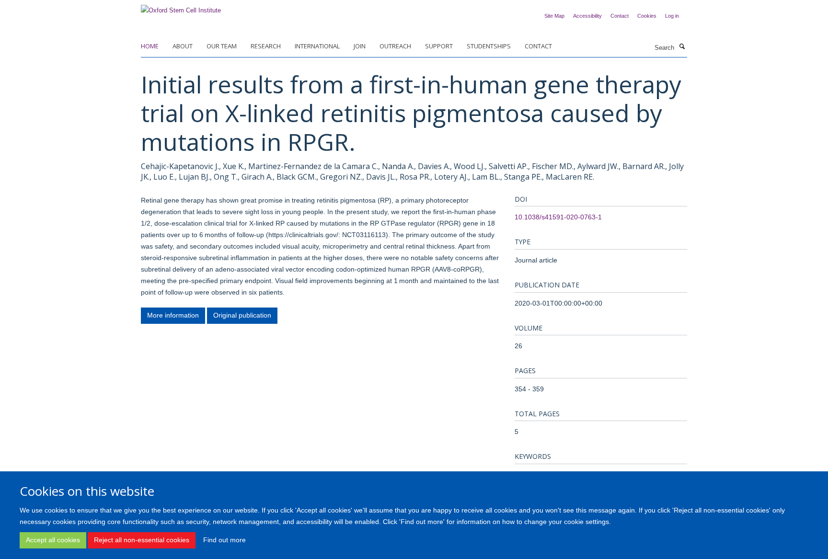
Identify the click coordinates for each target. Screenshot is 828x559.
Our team (222, 46)
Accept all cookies (53, 540)
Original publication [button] (242, 315)
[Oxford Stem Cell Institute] (181, 7)
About (182, 46)
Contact (619, 16)
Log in (672, 16)
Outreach (395, 46)
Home (150, 46)
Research (266, 46)
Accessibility (587, 16)
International (317, 46)
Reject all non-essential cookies (141, 540)
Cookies (646, 16)
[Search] (682, 47)
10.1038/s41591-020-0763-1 (558, 217)
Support (439, 46)
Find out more (224, 540)
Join (360, 46)
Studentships (489, 46)
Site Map (554, 16)
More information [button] (173, 315)
